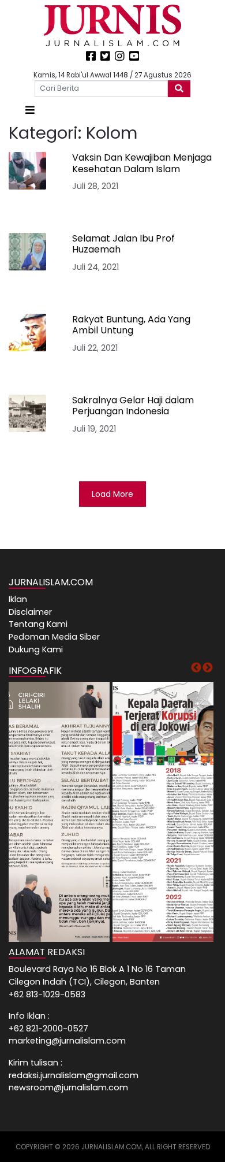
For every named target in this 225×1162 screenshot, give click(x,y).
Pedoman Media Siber (54, 637)
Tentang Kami (38, 624)
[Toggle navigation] (30, 110)
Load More (112, 494)
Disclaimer (30, 612)
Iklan (18, 599)
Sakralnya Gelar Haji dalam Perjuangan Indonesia (133, 405)
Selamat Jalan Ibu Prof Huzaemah (123, 244)
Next (207, 668)
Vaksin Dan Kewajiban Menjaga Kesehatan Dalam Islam (142, 163)
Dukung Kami (36, 649)
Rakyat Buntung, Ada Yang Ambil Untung (131, 325)
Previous (196, 668)
